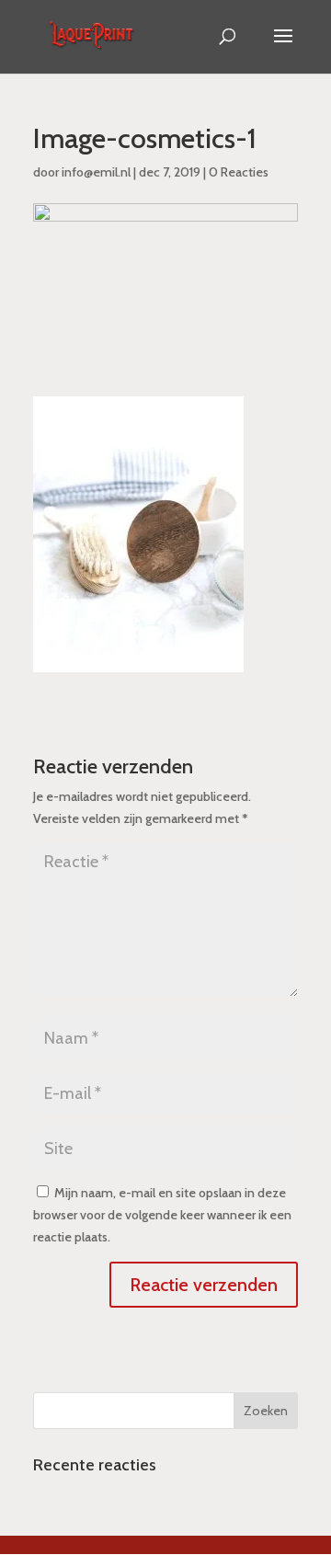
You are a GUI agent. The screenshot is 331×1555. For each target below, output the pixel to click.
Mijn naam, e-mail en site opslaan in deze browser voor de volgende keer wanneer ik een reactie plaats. (162, 1214)
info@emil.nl (96, 172)
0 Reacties (238, 172)
